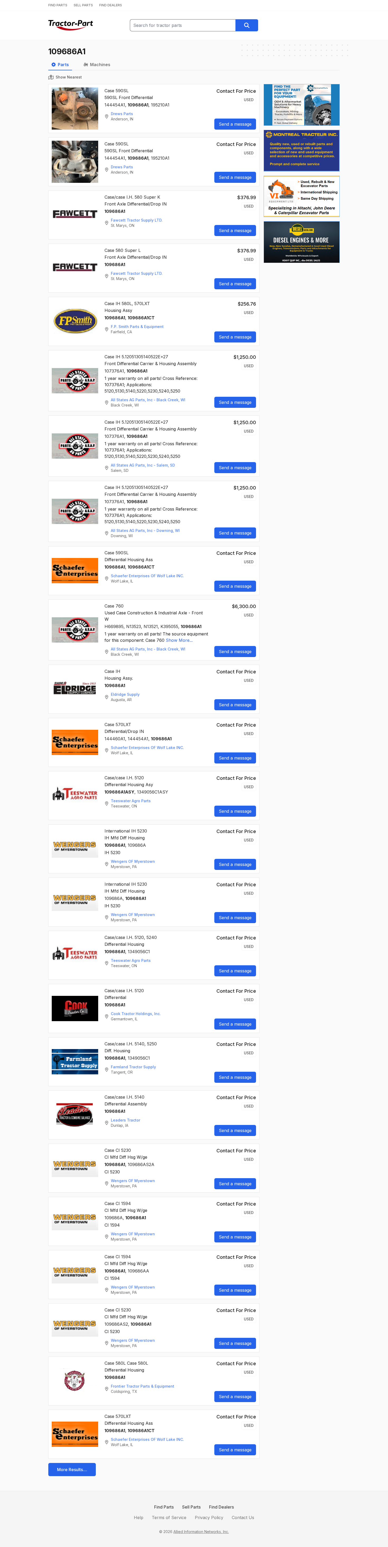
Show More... (179, 640)
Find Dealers (221, 1507)
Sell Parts (191, 1507)
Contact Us (243, 1517)
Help (138, 1517)
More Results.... (72, 1469)
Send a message (235, 124)
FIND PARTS (57, 5)
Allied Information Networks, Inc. (201, 1531)
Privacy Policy (209, 1517)
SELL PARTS (83, 5)
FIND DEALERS (110, 5)
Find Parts (164, 1507)
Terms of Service (169, 1517)
